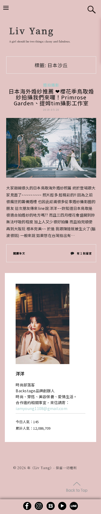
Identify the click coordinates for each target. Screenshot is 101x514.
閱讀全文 (19, 253)
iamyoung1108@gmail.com (41, 408)
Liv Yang (31, 30)
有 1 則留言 (84, 254)
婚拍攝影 (51, 85)
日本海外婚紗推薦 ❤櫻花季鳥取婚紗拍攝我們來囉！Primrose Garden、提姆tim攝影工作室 (51, 97)
